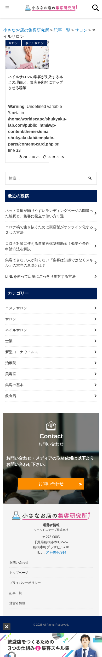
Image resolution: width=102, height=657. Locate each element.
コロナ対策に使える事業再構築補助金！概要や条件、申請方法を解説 (49, 246)
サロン (13, 43)
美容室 (10, 374)
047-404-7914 (56, 552)
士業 (9, 341)
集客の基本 (14, 385)
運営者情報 (17, 603)
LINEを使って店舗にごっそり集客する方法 (40, 276)
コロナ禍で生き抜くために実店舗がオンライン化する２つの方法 (49, 230)
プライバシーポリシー (25, 583)
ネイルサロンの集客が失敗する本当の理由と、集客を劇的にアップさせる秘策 (35, 82)
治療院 (10, 363)
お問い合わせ (51, 483)
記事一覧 (15, 593)
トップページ (18, 572)
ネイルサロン (34, 43)
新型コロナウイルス (21, 352)
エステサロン (16, 308)
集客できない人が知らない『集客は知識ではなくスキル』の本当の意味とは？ (49, 263)
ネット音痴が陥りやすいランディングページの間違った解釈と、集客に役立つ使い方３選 (49, 213)
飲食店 (10, 396)
